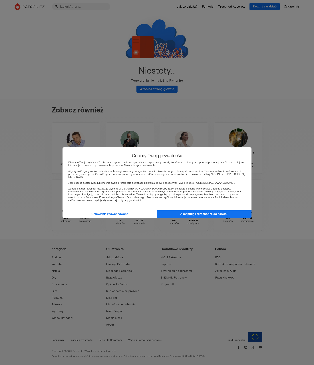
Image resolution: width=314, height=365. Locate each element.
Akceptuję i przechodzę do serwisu (204, 213)
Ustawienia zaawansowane (109, 213)
